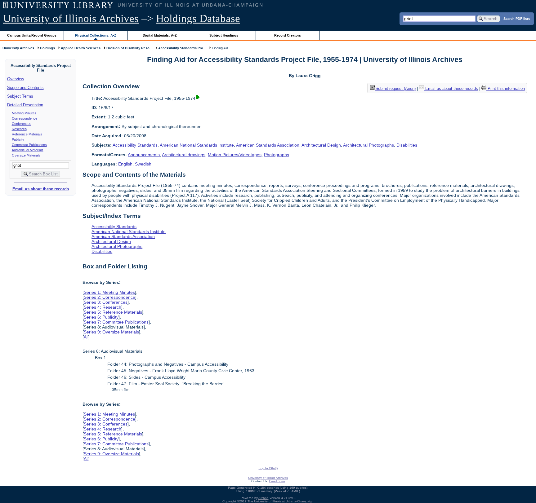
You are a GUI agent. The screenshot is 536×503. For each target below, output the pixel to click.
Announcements (144, 154)
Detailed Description (25, 105)
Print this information (505, 88)
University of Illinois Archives (71, 18)
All (86, 336)
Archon (263, 498)
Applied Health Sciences (80, 48)
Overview (15, 79)
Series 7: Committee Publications (116, 322)
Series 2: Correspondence (109, 297)
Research (19, 129)
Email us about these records (40, 189)
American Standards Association (267, 145)
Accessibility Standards (135, 145)
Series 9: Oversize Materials (111, 331)
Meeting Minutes (24, 113)
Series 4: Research (102, 307)
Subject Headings (223, 35)
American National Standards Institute (197, 145)
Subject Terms (20, 96)
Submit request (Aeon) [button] (395, 88)
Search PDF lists (516, 18)
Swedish (143, 163)
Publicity (18, 139)
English (125, 163)
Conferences (21, 124)
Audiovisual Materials (27, 150)
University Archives (18, 48)
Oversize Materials (26, 155)
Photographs (276, 154)
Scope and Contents (25, 87)
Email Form (277, 481)
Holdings (47, 48)
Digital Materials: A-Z (160, 35)
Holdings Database (198, 18)
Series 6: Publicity (101, 317)
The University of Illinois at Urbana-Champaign (281, 501)
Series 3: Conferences (105, 302)
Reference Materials (27, 134)
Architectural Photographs (368, 145)
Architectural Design (321, 145)
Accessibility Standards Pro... (182, 48)
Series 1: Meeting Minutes (109, 292)
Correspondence (24, 118)
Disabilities (406, 145)
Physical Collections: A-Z (95, 35)
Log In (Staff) (268, 468)
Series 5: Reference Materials (113, 312)
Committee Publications (29, 145)
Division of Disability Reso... (129, 48)
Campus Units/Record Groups (31, 35)
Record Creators (287, 35)
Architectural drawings (183, 154)
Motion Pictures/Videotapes (234, 154)
